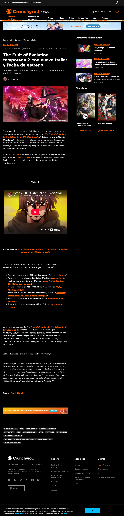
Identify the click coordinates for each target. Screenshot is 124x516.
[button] (16, 488)
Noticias (18, 40)
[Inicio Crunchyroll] (21, 459)
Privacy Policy (20, 513)
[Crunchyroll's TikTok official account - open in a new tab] (32, 480)
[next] (115, 108)
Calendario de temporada (33, 18)
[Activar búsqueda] (117, 12)
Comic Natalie (17, 393)
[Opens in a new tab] (62, 26)
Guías (71, 18)
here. (65, 513)
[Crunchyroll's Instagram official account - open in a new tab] (21, 480)
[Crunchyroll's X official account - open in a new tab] (27, 480)
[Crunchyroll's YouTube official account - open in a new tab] (9, 480)
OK (92, 510)
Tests (62, 18)
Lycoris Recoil (57, 278)
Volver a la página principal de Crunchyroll (22, 3)
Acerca (105, 18)
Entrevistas (83, 18)
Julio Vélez (13, 79)
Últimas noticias (11, 18)
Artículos (51, 18)
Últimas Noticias (29, 40)
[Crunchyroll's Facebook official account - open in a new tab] (15, 480)
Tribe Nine (61, 275)
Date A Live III (23, 157)
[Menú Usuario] (117, 3)
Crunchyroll (7, 40)
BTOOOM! (14, 154)
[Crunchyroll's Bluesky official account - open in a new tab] (38, 480)
